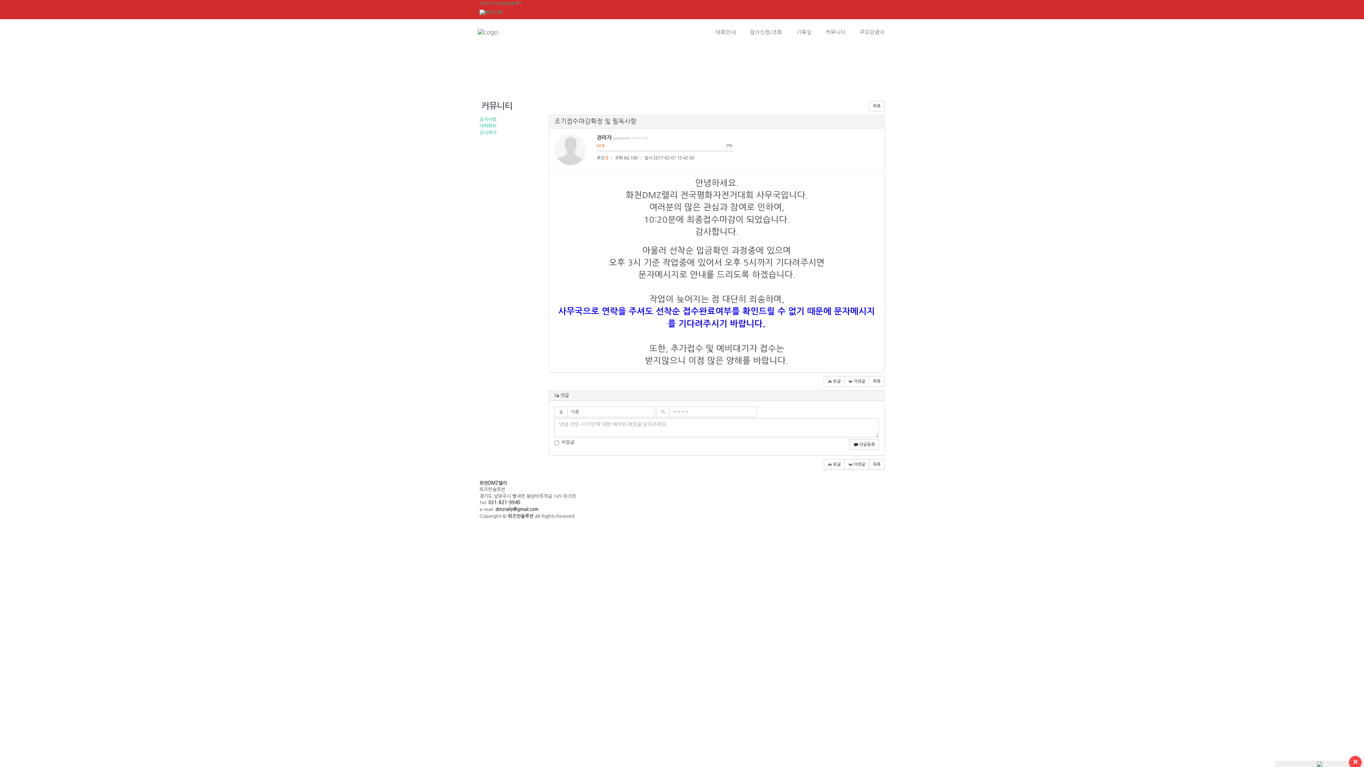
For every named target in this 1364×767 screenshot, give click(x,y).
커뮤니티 (835, 32)
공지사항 (488, 119)
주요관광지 (872, 32)
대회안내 (726, 32)
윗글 (836, 381)
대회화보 (488, 126)
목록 (877, 106)
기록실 (803, 32)
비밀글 (568, 442)
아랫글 (858, 381)
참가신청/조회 (766, 32)
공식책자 (488, 132)
